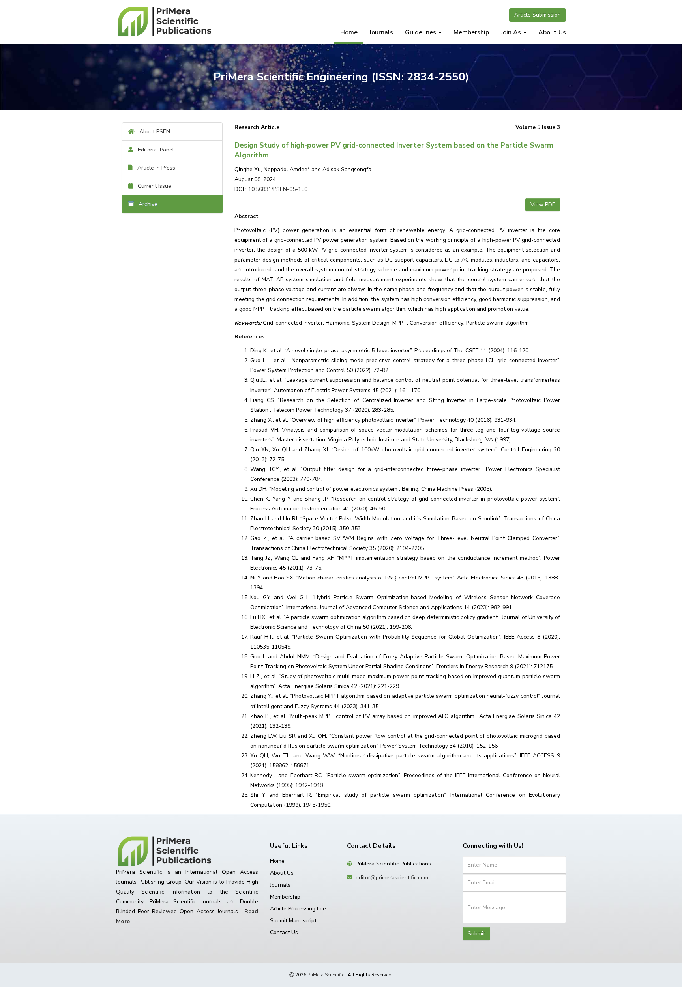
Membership (471, 32)
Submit (476, 933)
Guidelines (421, 32)
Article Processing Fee (298, 908)
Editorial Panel (153, 149)
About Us (552, 32)
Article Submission (537, 15)
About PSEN (152, 131)
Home (349, 32)
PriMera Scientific (325, 975)
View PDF (542, 204)
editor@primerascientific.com (392, 877)
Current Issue (152, 186)
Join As (512, 32)
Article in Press (154, 168)
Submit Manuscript (293, 920)
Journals (381, 32)
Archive (145, 204)
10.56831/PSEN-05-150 (277, 189)
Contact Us (284, 932)
